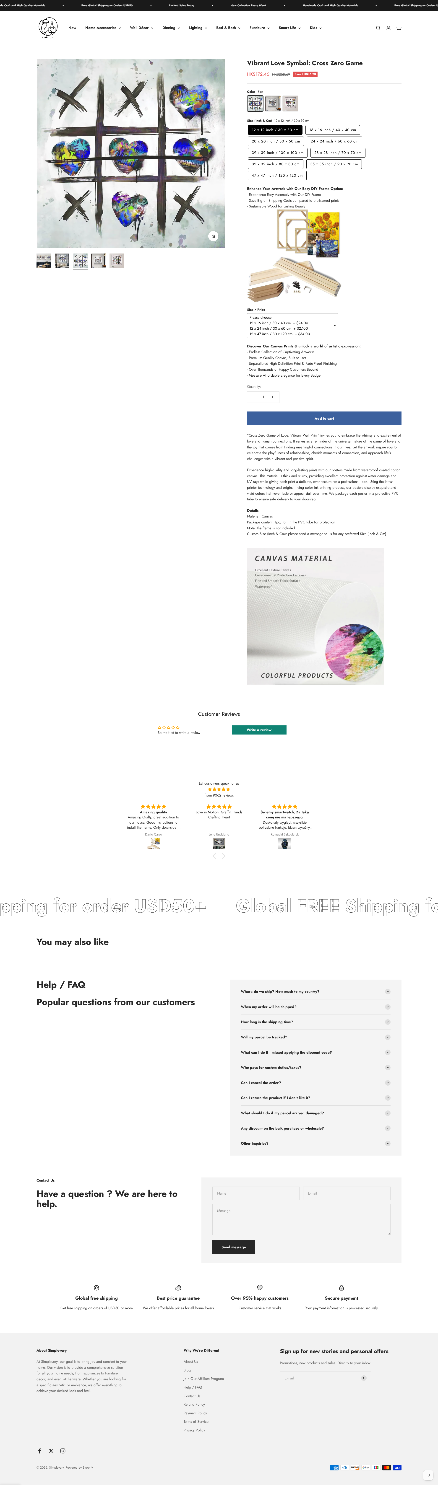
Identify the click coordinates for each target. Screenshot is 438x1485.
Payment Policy (195, 1413)
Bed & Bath (226, 28)
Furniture (257, 28)
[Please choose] (291, 317)
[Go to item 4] (98, 261)
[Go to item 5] (117, 261)
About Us (191, 1361)
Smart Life (287, 28)
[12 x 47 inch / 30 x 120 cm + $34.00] (291, 334)
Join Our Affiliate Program (204, 1378)
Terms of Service (196, 1421)
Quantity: (254, 386)
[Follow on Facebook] (39, 1451)
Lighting (196, 28)
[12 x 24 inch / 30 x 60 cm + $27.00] (291, 328)
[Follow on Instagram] (63, 1451)
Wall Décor (139, 28)
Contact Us (192, 1396)
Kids (313, 28)
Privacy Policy (194, 1430)
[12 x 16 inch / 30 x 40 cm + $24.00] (291, 323)
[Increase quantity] (272, 397)
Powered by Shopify (79, 1467)
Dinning (168, 28)
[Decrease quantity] (254, 397)
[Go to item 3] (80, 261)
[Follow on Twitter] (51, 1451)
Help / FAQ (193, 1387)
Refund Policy (194, 1404)
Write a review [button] (259, 729)
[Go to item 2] (62, 261)
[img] (219, 789)
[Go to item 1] (43, 261)
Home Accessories (100, 28)
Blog (187, 1370)
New (72, 28)
